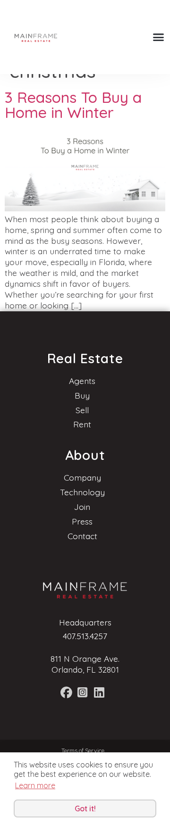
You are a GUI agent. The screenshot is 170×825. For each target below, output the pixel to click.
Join (82, 506)
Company (82, 477)
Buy (82, 395)
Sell (82, 410)
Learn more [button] (35, 785)
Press (82, 521)
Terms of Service (82, 750)
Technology (82, 492)
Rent (82, 424)
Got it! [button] (85, 808)
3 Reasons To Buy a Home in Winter (73, 105)
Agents (82, 380)
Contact (82, 536)
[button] (159, 37)
